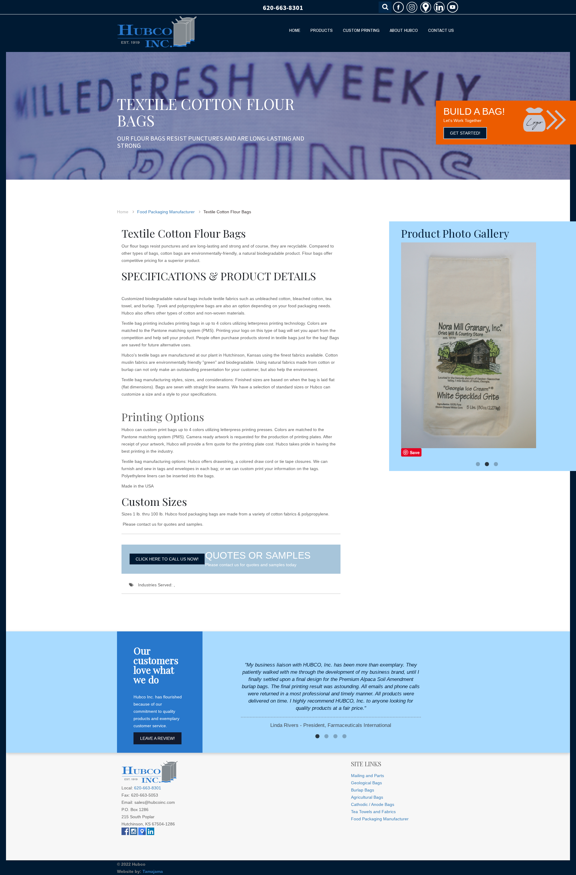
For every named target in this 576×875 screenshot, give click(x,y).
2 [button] (487, 464)
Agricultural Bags (367, 797)
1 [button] (478, 464)
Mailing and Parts (367, 775)
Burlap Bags (362, 790)
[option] (487, 349)
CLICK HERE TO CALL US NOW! (167, 559)
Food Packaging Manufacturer (166, 211)
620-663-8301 (283, 7)
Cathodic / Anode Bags (372, 804)
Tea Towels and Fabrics (373, 811)
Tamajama (152, 871)
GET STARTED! (465, 133)
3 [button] (496, 464)
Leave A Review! (157, 738)
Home (122, 211)
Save (415, 452)
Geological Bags (366, 782)
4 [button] (344, 737)
